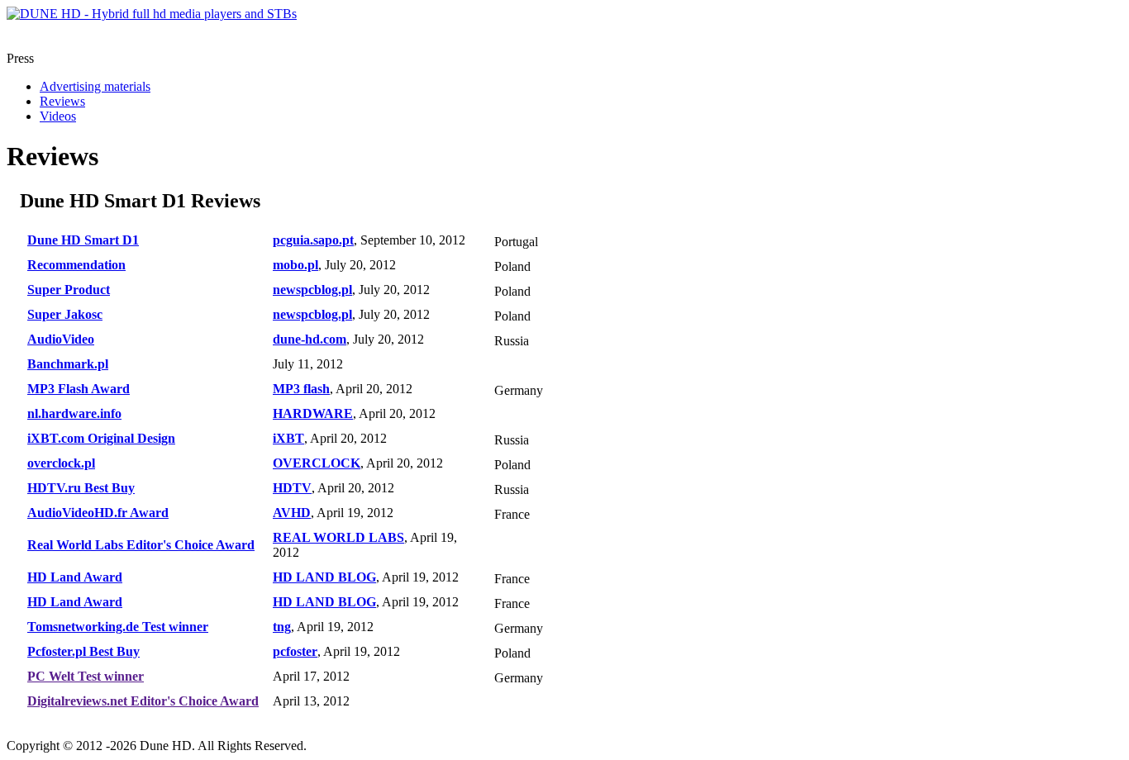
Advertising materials (95, 86)
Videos (58, 116)
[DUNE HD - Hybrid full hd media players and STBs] (152, 14)
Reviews (62, 101)
